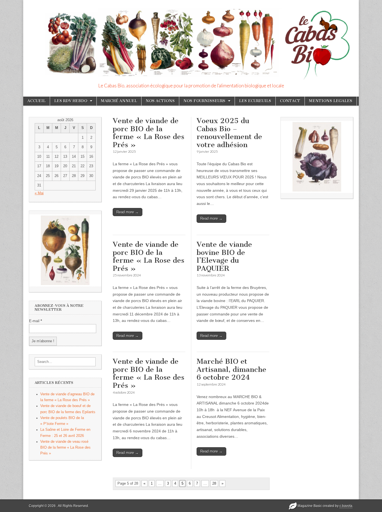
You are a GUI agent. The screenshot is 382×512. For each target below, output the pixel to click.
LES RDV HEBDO (70, 101)
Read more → (127, 212)
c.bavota (345, 506)
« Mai (39, 193)
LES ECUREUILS (255, 101)
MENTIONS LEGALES (330, 101)
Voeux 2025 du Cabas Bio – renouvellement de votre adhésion (229, 132)
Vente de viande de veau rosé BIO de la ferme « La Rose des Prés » (65, 448)
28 (214, 483)
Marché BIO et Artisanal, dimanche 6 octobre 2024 (231, 369)
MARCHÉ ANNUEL (119, 101)
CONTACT (290, 101)
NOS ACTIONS (160, 101)
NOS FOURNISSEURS (204, 101)
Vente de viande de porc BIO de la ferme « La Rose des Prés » (148, 132)
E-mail (35, 321)
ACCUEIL (36, 101)
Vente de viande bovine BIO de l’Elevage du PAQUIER (224, 256)
